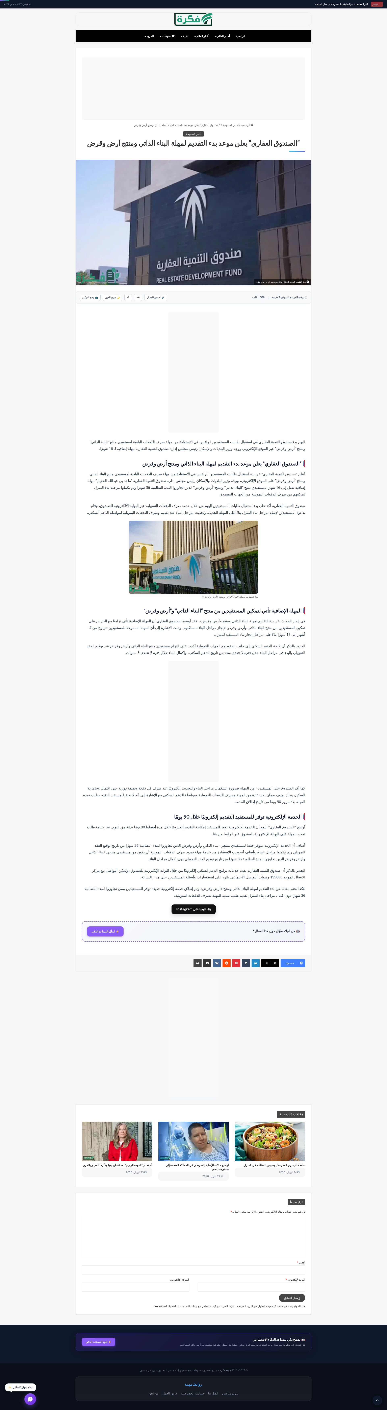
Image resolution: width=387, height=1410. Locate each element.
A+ (138, 297)
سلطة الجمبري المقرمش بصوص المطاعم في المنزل (274, 1165)
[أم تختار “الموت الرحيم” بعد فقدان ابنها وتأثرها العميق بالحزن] (117, 1141)
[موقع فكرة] (193, 19)
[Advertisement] (193, 88)
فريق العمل (169, 1393)
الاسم (301, 1262)
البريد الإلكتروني (295, 1279)
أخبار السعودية (231, 125)
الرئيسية (241, 36)
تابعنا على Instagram (193, 909)
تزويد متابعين (230, 1393)
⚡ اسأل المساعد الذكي (105, 931)
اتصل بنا (213, 1393)
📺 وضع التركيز (90, 297)
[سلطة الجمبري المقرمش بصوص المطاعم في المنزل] (270, 1141)
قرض (231, 627)
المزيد (150, 36)
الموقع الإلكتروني (179, 1279)
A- (128, 297)
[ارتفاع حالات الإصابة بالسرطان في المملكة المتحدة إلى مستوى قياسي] (193, 1141)
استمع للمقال (156, 297)
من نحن (153, 1393)
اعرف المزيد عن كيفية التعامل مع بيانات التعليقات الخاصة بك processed (194, 1306)
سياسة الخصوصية (192, 1393)
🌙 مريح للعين (112, 297)
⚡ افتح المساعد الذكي (98, 1342)
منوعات (166, 36)
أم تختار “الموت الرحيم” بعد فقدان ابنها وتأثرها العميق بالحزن (117, 1165)
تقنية (185, 36)
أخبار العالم (223, 36)
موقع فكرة (225, 1370)
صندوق (290, 473)
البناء (216, 845)
